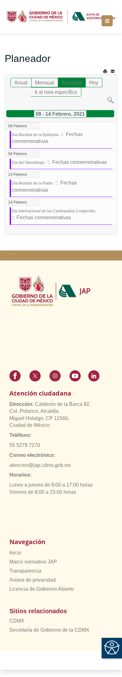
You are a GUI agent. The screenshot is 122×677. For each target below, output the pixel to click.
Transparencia (25, 570)
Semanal (72, 82)
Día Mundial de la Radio (32, 183)
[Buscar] (110, 100)
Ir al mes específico (56, 92)
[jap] (61, 16)
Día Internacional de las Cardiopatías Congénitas (53, 211)
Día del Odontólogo (28, 162)
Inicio (15, 552)
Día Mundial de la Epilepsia (35, 135)
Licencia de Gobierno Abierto (41, 589)
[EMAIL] (112, 71)
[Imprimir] (105, 71)
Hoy (93, 82)
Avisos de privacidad (32, 580)
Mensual (44, 82)
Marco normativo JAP (33, 561)
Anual (21, 82)
